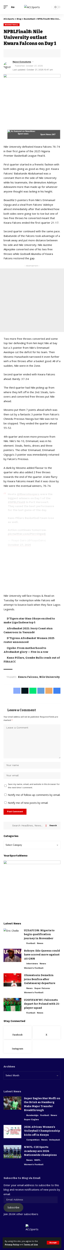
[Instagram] (18, 1046)
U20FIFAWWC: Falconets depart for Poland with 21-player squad (42, 1003)
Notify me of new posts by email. (28, 802)
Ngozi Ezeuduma (22, 61)
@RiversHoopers (28, 494)
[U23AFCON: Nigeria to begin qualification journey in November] (12, 935)
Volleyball (54, 1140)
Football (30, 943)
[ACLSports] (32, 7)
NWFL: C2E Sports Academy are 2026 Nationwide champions (40, 1151)
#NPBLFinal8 (16, 502)
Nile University (49, 677)
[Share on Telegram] (28, 53)
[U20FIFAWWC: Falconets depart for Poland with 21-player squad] (12, 1004)
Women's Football (33, 968)
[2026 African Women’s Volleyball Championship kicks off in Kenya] (12, 1131)
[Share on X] (17, 53)
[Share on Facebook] (11, 53)
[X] (47, 1032)
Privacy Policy (12, 1244)
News (40, 943)
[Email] (33, 53)
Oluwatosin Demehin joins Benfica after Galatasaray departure (39, 979)
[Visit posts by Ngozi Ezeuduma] (7, 65)
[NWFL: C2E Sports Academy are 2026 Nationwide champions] (12, 1151)
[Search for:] (28, 826)
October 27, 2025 (19, 544)
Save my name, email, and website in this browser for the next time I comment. (34, 786)
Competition (32, 1140)
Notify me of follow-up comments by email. (34, 795)
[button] (53, 1243)
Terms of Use (31, 1244)
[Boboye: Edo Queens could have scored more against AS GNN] (12, 955)
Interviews (32, 963)
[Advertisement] (32, 300)
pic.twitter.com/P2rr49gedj (27, 533)
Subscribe (13, 1207)
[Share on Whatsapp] (22, 53)
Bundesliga (32, 1115)
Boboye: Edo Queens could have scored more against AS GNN (42, 954)
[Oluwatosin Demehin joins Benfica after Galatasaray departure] (12, 979)
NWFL (37, 1160)
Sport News (45, 134)
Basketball (11, 25)
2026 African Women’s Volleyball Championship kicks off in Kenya (42, 1130)
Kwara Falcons (28, 677)
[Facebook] (18, 1032)
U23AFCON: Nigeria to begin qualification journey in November (39, 934)
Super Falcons (42, 988)
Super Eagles (31, 1119)
